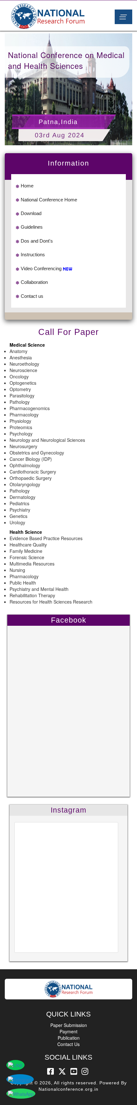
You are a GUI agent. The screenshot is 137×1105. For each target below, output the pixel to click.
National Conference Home (49, 199)
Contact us (32, 296)
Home (27, 185)
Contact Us (68, 1044)
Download (31, 213)
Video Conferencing (41, 268)
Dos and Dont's (37, 241)
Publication (69, 1038)
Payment (68, 1031)
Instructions (33, 254)
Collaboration (34, 282)
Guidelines (32, 227)
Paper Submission (68, 1025)
